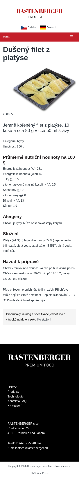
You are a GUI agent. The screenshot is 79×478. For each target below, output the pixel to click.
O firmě (12, 387)
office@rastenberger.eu (32, 448)
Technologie (16, 396)
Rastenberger (34, 466)
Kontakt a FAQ (17, 401)
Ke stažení (44, 319)
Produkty (13, 391)
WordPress (43, 473)
